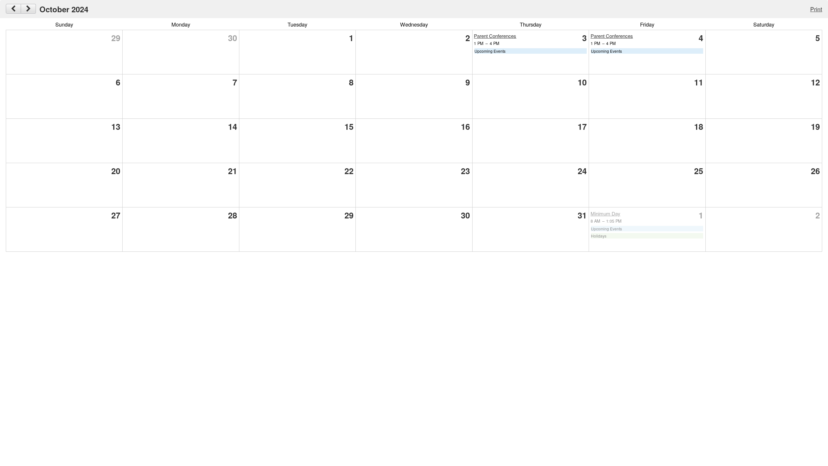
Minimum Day (605, 213)
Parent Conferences (495, 35)
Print (816, 9)
